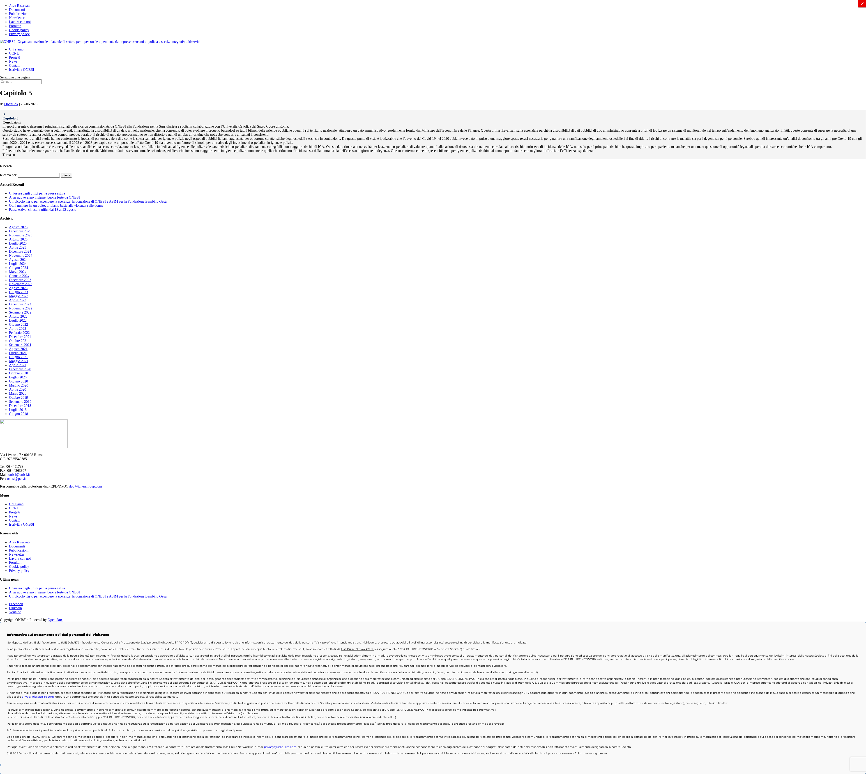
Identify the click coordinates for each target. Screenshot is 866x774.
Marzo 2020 (17, 393)
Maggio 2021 (18, 361)
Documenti (17, 9)
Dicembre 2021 (20, 337)
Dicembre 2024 (20, 251)
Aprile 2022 (17, 328)
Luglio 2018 (18, 410)
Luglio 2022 (18, 320)
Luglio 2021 (18, 353)
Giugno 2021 (18, 357)
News (13, 61)
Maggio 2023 (18, 296)
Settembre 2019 (20, 401)
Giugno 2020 (18, 381)
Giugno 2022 (18, 324)
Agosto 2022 (18, 316)
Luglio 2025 (18, 243)
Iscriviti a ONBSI (21, 69)
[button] (433, 116)
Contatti (14, 65)
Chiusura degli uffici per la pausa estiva (37, 193)
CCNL (14, 53)
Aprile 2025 (17, 247)
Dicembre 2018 (20, 406)
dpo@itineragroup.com (85, 486)
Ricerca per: (8, 175)
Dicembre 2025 (20, 231)
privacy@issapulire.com (38, 696)
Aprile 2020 (17, 389)
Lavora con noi (20, 22)
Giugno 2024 (18, 268)
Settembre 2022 (20, 312)
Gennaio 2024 (19, 276)
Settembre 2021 (20, 345)
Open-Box (55, 620)
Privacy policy (19, 34)
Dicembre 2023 (20, 280)
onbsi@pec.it (16, 479)
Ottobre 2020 (18, 373)
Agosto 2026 (18, 227)
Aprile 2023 (17, 300)
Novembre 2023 (20, 284)
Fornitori (15, 26)
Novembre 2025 (20, 235)
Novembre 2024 (20, 255)
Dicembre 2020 (20, 369)
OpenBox (11, 104)
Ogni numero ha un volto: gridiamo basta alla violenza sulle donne (56, 205)
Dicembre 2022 (20, 304)
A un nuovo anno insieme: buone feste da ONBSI (44, 197)
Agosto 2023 (18, 288)
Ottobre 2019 (18, 397)
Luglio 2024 (18, 264)
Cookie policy (19, 30)
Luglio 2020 (18, 377)
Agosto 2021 (18, 349)
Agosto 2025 (18, 239)
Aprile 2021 (17, 365)
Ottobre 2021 (18, 341)
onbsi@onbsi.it (19, 474)
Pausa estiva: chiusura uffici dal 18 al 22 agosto (42, 209)
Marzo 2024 (17, 272)
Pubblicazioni (18, 14)
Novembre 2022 (20, 308)
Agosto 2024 (18, 259)
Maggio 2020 (18, 385)
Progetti (14, 57)
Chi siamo (16, 49)
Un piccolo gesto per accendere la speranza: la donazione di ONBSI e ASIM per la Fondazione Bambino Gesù (88, 201)
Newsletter (16, 18)
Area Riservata (19, 5)
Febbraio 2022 (19, 332)
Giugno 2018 (18, 414)
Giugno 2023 (18, 292)
